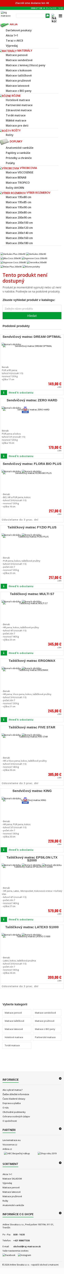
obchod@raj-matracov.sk (27, 1246)
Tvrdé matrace (12, 1045)
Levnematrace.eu (12, 1140)
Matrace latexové (14, 1029)
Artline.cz (7, 1149)
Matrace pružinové (44, 1020)
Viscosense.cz (10, 1144)
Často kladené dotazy (14, 1098)
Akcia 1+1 (7, 1174)
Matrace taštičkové (14, 1020)
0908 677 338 (36, 8)
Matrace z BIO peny (45, 1029)
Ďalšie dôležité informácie (16, 1094)
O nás (6, 1107)
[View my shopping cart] (54, 20)
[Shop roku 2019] (47, 1154)
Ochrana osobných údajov (16, 1116)
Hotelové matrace (14, 1037)
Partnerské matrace (45, 1037)
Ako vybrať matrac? (13, 1089)
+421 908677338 (21, 1240)
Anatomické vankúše (13, 1205)
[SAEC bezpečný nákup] (17, 1154)
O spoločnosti (10, 1120)
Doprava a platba (12, 1103)
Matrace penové (13, 1012)
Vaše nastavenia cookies (16, 1250)
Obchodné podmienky (14, 1112)
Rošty (5, 1200)
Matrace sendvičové (45, 1012)
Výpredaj (7, 1183)
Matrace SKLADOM (12, 1178)
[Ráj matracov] (8, 14)
